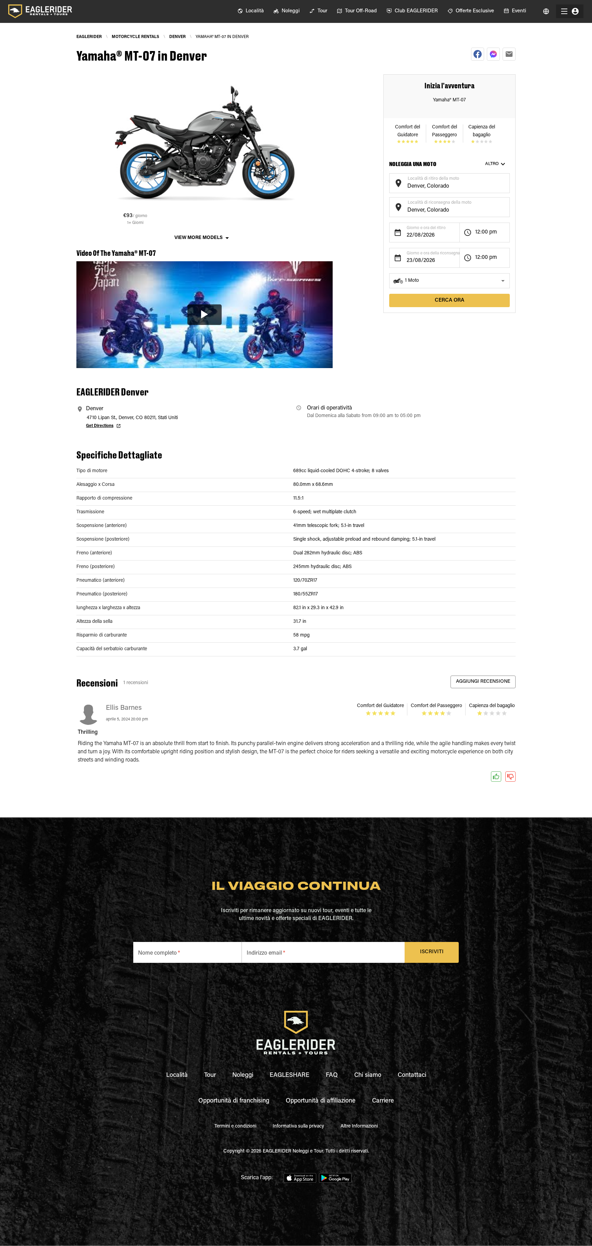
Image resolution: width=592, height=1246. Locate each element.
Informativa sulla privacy (298, 1126)
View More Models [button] (198, 238)
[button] (449, 281)
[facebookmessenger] (493, 54)
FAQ (332, 1075)
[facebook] (477, 54)
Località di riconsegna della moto (439, 202)
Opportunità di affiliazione (321, 1101)
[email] (509, 54)
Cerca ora (449, 300)
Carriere (383, 1101)
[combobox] (444, 186)
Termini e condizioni (235, 1126)
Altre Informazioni (359, 1126)
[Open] (506, 182)
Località (177, 1075)
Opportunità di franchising (233, 1101)
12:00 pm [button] (486, 232)
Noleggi (242, 1075)
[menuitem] (251, 11)
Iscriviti (432, 952)
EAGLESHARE (289, 1075)
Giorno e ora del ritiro (426, 228)
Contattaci (412, 1075)
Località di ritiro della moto (433, 178)
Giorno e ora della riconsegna (433, 253)
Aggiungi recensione (483, 681)
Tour (210, 1075)
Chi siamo (367, 1075)
